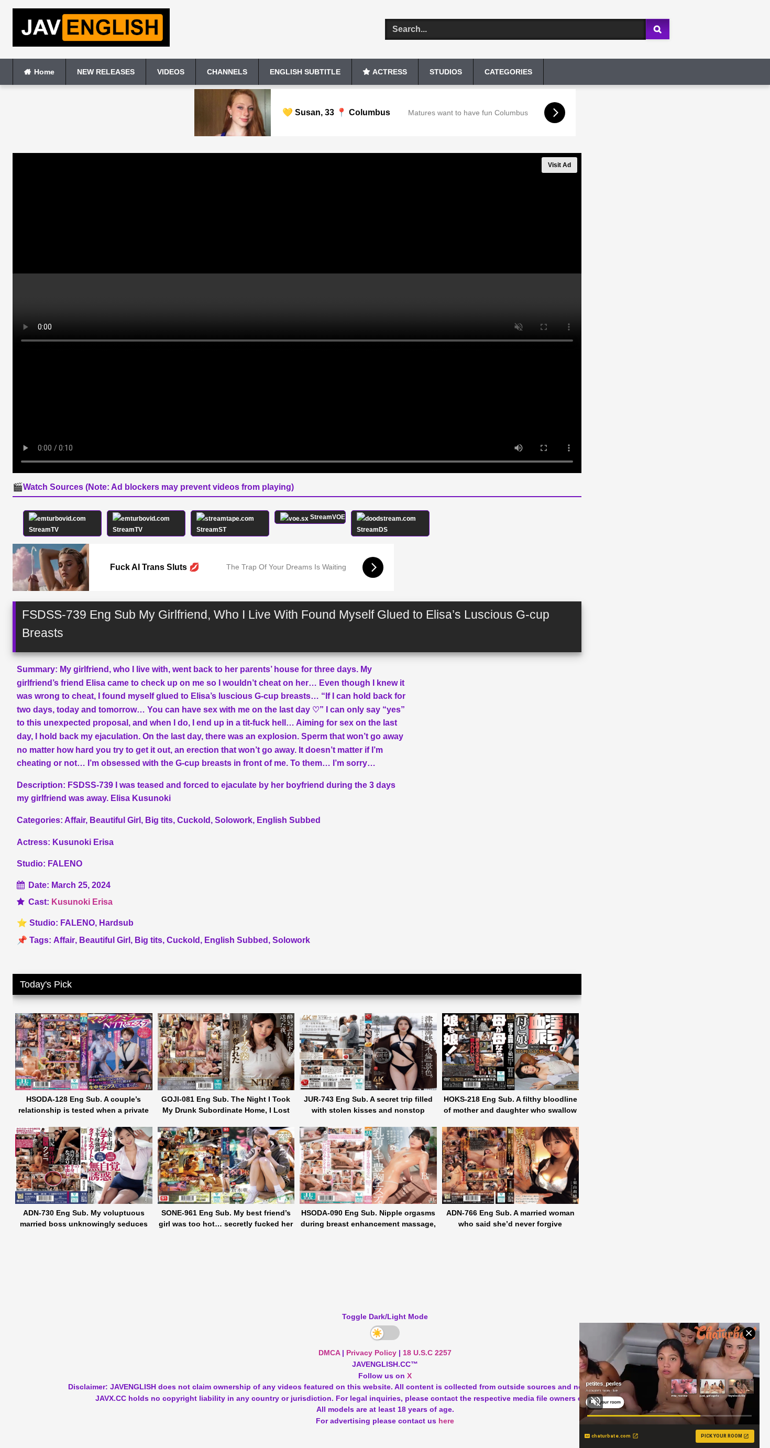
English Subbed (236, 940)
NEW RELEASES (106, 72)
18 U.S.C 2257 (427, 1352)
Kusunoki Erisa (82, 901)
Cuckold (183, 940)
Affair (64, 940)
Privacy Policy (371, 1352)
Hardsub (116, 922)
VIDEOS (170, 72)
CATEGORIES (508, 72)
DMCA (329, 1352)
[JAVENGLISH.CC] (91, 29)
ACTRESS (389, 72)
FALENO (77, 922)
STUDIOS (446, 72)
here (446, 1421)
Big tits (148, 940)
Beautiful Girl (104, 940)
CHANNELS (227, 72)
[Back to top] (737, 1417)
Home (44, 72)
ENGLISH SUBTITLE (305, 72)
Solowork (291, 940)
